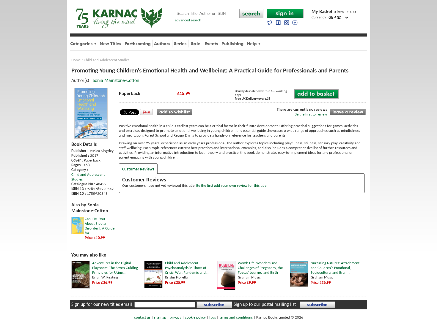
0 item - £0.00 (334, 12)
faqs (212, 317)
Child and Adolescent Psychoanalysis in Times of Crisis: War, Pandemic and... (186, 268)
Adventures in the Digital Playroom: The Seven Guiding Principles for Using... (115, 268)
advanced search (188, 20)
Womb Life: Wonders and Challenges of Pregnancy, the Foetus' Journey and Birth (260, 268)
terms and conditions (236, 317)
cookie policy (195, 317)
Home (76, 60)
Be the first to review (311, 114)
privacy (175, 317)
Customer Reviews (138, 169)
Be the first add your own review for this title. (231, 186)
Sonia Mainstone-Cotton (116, 80)
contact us (142, 317)
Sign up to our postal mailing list (265, 304)
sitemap (160, 317)
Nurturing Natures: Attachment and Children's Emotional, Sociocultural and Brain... (335, 268)
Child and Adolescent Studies (106, 60)
